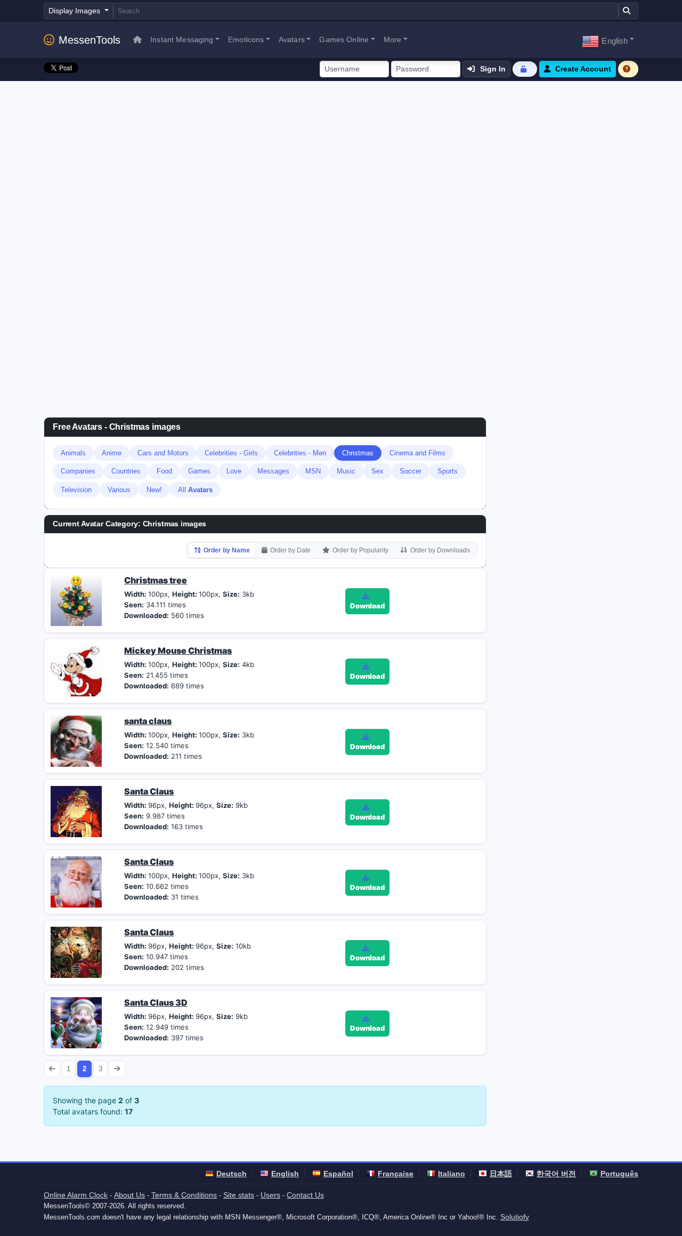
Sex (377, 471)
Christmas (358, 453)
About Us (129, 1195)
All (195, 490)
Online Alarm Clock (76, 1195)
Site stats (238, 1195)
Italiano (451, 1173)
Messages (273, 471)
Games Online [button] (344, 39)
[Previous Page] (52, 1069)
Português (619, 1173)
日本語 (501, 1173)
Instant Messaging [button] (181, 39)
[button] (608, 39)
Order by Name (227, 550)
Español (338, 1173)
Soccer (410, 471)
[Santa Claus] (76, 810)
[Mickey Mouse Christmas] (76, 669)
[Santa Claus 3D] (76, 1021)
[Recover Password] (525, 69)
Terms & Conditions (184, 1195)
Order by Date (290, 550)
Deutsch (231, 1173)
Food (164, 471)
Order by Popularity (360, 550)
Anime (111, 453)
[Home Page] (137, 39)
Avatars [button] (292, 39)
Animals (73, 453)
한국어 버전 (556, 1173)
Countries (126, 471)
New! (154, 490)
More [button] (393, 39)
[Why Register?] (628, 69)
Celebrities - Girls (231, 453)
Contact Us (305, 1195)
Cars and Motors (163, 453)
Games (199, 471)
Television (76, 490)
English (285, 1173)
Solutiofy (514, 1217)
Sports (447, 471)
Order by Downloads (440, 550)
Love (233, 471)
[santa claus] (76, 740)
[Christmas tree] (76, 599)
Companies (78, 471)
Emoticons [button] (246, 39)
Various (119, 490)
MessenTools (89, 40)
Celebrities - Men (300, 453)
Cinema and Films (417, 453)
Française (395, 1173)
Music (346, 471)
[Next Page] (117, 1069)
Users (270, 1195)
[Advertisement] (341, 161)
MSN (313, 471)
